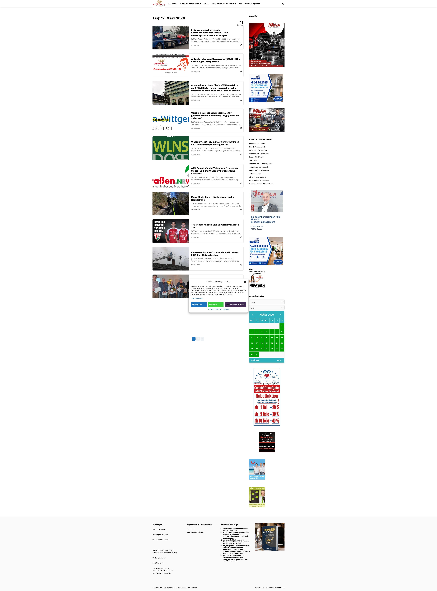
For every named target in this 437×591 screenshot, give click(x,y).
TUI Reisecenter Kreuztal (258, 167)
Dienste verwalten (197, 298)
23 (252, 349)
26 (267, 349)
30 (252, 354)
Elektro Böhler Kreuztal (258, 150)
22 (282, 343)
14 (277, 337)
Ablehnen (213, 304)
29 (282, 349)
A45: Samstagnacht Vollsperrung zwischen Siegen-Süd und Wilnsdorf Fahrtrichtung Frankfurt (214, 171)
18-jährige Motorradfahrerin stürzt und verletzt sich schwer (236, 546)
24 (257, 349)
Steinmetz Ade (254, 160)
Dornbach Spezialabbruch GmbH (261, 184)
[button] (245, 281)
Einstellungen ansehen (235, 304)
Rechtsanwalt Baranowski (258, 154)
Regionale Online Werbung (259, 170)
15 (282, 337)
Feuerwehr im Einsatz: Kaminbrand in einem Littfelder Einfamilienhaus (214, 253)
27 (272, 349)
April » (280, 360)
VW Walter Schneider (257, 143)
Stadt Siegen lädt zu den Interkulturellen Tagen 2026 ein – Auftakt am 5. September (236, 551)
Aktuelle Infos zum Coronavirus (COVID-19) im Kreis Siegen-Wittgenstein (216, 60)
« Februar (255, 360)
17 (257, 343)
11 (261, 337)
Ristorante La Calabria (257, 177)
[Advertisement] (198, 315)
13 (272, 337)
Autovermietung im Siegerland (260, 164)
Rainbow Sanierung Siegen (259, 180)
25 (262, 349)
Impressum (226, 309)
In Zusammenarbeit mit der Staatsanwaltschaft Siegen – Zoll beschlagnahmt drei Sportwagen (209, 33)
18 (262, 343)
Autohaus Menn (255, 174)
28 (277, 349)
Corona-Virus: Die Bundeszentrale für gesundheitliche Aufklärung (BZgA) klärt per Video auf (215, 115)
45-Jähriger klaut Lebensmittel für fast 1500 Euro (235, 529)
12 (267, 337)
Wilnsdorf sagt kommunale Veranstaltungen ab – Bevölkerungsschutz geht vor (215, 143)
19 (267, 343)
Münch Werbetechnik (257, 147)
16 (252, 343)
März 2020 (267, 314)
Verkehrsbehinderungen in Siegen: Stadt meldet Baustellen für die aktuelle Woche (236, 542)
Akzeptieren (197, 304)
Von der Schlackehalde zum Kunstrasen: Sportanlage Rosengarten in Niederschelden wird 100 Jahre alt (235, 558)
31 (257, 354)
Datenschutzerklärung (215, 309)
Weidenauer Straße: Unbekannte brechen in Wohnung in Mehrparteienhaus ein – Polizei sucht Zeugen (236, 535)
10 (257, 337)
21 (277, 343)
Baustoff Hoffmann (256, 157)
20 (272, 343)
